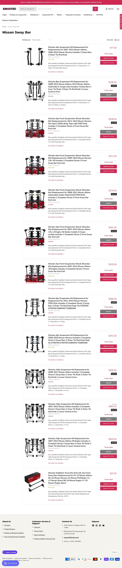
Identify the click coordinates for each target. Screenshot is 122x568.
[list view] (118, 40)
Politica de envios (47, 558)
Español (114, 552)
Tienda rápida (108, 54)
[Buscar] (95, 9)
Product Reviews (9, 529)
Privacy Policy (38, 531)
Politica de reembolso (35, 558)
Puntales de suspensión (18, 15)
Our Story (7, 525)
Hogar (4, 15)
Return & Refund (39, 535)
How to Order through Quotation (14, 537)
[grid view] (115, 40)
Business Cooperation (10, 20)
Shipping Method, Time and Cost (44, 539)
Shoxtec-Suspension (54, 57)
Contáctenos (88, 15)
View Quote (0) (121, 21)
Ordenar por (26, 40)
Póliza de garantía (7, 558)
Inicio (4, 27)
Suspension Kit (47, 15)
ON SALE (99, 15)
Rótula (59, 15)
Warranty (37, 527)
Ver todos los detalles (55, 72)
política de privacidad (20, 558)
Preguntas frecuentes (73, 15)
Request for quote (108, 63)
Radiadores (34, 15)
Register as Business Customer (14, 533)
